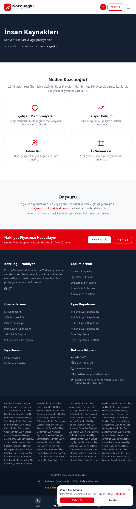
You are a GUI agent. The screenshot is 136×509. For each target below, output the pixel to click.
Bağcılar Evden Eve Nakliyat (83, 417)
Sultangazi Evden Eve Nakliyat (84, 410)
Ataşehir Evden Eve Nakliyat (18, 410)
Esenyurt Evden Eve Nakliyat (51, 410)
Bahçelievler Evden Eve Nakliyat (117, 424)
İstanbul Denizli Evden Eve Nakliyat (117, 460)
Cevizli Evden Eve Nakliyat (17, 428)
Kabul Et (77, 500)
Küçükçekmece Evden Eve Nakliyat (117, 428)
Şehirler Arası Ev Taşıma (18, 340)
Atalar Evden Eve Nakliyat (82, 407)
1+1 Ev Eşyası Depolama (85, 311)
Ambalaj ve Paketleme (84, 294)
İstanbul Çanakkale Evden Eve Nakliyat (19, 463)
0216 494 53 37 (84, 368)
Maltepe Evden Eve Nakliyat (18, 407)
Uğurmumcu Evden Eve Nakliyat (84, 449)
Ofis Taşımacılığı (14, 323)
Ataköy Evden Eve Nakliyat (17, 435)
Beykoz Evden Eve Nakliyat (50, 435)
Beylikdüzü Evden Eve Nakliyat (117, 403)
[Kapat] (128, 489)
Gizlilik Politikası (46, 481)
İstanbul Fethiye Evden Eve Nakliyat (52, 460)
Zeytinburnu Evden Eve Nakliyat (19, 439)
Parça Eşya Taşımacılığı (18, 328)
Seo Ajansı (50, 487)
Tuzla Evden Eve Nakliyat (81, 403)
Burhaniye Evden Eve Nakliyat (116, 442)
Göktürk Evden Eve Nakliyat (82, 435)
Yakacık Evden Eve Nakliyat (17, 442)
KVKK (75, 481)
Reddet (113, 500)
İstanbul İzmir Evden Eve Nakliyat (19, 453)
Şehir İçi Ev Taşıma (15, 334)
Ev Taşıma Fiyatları (15, 363)
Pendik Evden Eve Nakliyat (17, 403)
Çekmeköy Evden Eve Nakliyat (51, 414)
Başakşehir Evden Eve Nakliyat (19, 414)
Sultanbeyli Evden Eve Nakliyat (52, 421)
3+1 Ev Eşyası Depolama (85, 323)
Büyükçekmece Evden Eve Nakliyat (52, 439)
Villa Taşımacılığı (14, 317)
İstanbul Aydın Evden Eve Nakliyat (52, 453)
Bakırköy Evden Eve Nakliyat (116, 431)
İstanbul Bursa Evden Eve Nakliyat (117, 456)
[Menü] (128, 7)
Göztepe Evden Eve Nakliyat (83, 439)
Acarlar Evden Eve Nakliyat (115, 446)
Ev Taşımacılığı (13, 311)
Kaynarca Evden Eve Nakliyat (116, 439)
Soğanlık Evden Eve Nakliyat (50, 449)
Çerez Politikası (63, 481)
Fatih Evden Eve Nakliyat (49, 442)
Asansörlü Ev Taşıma (83, 288)
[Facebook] (5, 288)
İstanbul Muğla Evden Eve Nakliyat (19, 460)
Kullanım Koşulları (89, 481)
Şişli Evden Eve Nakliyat (48, 431)
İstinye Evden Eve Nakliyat (82, 424)
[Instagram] (10, 288)
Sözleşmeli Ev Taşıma (83, 282)
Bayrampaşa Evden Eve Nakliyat (52, 417)
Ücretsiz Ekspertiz (81, 271)
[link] (49, 46)
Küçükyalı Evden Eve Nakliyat (83, 442)
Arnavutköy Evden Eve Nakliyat (52, 428)
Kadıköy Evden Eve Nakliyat (115, 407)
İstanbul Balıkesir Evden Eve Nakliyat (52, 456)
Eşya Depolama (80, 334)
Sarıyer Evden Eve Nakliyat (50, 424)
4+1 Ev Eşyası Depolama (85, 328)
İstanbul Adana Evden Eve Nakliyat (84, 460)
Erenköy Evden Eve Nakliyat (115, 410)
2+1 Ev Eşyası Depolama (85, 317)
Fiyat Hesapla (99, 239)
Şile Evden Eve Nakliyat (48, 446)
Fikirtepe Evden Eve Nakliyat (18, 449)
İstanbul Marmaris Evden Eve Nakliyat (84, 456)
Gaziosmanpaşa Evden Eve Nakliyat (117, 417)
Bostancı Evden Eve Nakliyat (83, 428)
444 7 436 (122, 239)
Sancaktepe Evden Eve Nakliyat (19, 421)
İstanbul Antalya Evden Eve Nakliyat (19, 456)
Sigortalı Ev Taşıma (82, 277)
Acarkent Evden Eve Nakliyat (83, 446)
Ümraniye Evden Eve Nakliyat (18, 417)
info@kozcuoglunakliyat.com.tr (50, 208)
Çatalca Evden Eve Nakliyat (17, 431)
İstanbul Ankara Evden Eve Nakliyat (117, 453)
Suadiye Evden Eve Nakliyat (17, 446)
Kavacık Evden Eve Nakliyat (115, 435)
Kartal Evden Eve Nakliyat (49, 403)
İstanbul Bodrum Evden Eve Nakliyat (84, 453)
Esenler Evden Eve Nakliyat (17, 424)
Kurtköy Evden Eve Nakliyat (115, 414)
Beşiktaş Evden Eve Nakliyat (115, 421)
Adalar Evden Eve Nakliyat (115, 449)
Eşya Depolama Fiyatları (85, 340)
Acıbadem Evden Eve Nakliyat (83, 431)
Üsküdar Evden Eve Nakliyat (83, 414)
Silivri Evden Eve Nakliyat (49, 407)
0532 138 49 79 (84, 362)
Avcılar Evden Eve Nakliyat (82, 421)
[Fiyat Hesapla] (103, 7)
